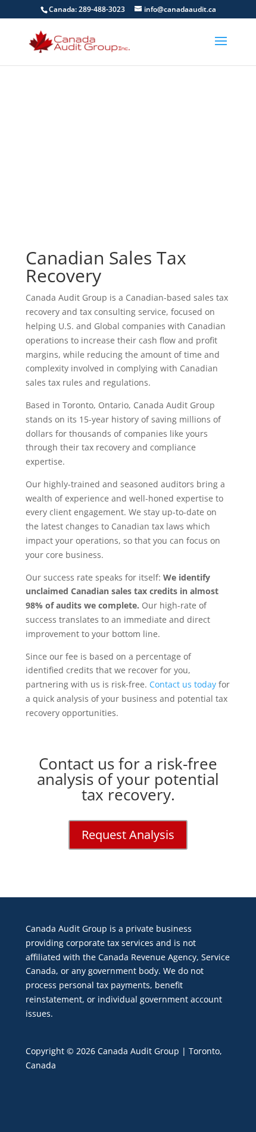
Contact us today (182, 684)
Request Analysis (128, 835)
